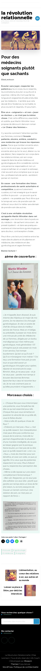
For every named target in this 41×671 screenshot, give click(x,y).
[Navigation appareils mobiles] (37, 18)
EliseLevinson (7, 80)
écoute (7, 550)
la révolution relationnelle (16, 15)
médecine (8, 553)
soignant (21, 553)
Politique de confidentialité (26, 667)
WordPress (8, 667)
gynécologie (20, 550)
